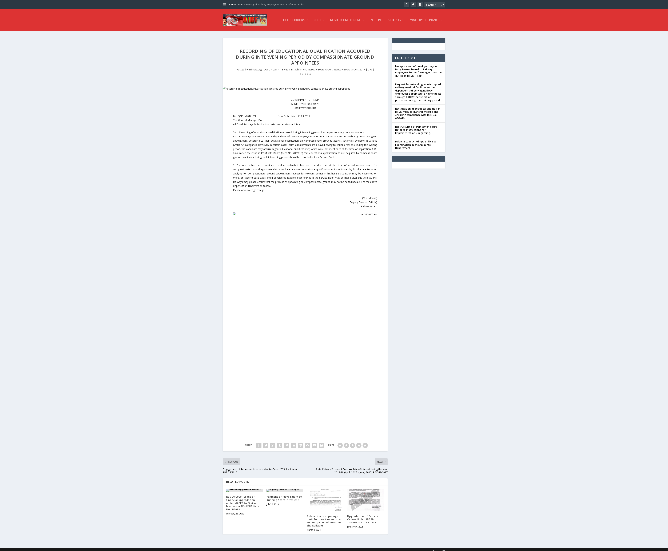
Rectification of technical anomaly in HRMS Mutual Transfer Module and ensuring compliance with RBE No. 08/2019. (417, 113)
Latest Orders (294, 20)
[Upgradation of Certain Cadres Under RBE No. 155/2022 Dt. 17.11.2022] (365, 500)
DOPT (317, 20)
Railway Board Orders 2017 (349, 69)
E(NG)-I (285, 69)
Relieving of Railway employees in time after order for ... (275, 4)
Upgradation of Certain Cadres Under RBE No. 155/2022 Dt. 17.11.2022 (362, 519)
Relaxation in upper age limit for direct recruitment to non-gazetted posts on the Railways (325, 520)
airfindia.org (255, 69)
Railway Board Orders (320, 69)
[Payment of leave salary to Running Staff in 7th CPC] (285, 490)
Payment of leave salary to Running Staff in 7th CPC (284, 498)
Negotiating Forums (345, 20)
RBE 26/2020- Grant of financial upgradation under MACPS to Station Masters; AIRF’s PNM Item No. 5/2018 (242, 503)
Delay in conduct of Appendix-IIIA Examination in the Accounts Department (415, 144)
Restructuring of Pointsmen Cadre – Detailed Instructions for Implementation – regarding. (417, 130)
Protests (394, 20)
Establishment (299, 69)
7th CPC (376, 20)
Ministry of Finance (424, 20)
